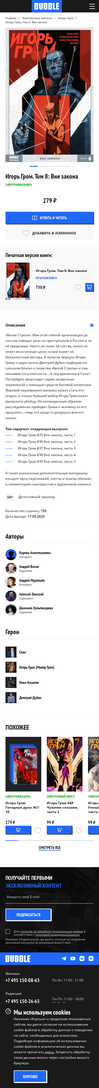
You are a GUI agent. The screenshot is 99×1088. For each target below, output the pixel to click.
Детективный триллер (36, 496)
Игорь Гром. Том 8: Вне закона (61, 271)
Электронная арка (18, 796)
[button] (34, 166)
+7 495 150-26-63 (23, 1001)
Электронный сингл (60, 796)
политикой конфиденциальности (57, 934)
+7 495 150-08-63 (23, 980)
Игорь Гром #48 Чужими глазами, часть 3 (62, 807)
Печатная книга (46, 278)
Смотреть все (50, 847)
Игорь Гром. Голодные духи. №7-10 (23, 807)
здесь (49, 1052)
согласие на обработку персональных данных (51, 931)
